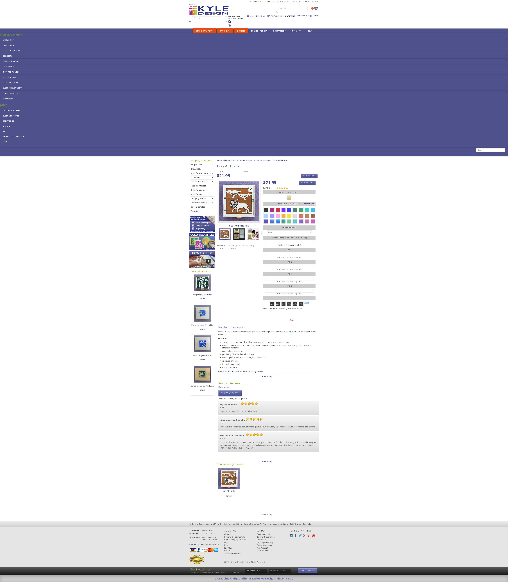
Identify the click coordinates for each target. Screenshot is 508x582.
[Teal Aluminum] (306, 209)
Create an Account (264, 545)
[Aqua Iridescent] (295, 221)
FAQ (4, 131)
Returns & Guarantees (266, 537)
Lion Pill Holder (229, 491)
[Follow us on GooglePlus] (305, 535)
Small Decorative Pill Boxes (259, 160)
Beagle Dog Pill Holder (202, 294)
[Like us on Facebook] (296, 535)
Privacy (227, 551)
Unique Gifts (229, 160)
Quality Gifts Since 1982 (229, 524)
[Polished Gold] (289, 198)
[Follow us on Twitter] (300, 535)
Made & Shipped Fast (309, 15)
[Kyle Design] (209, 10)
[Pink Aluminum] (277, 215)
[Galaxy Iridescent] (266, 221)
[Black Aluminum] (266, 209)
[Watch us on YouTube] (314, 535)
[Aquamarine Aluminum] (266, 215)
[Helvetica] (277, 304)
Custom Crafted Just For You (254, 524)
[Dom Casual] (289, 304)
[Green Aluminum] (301, 209)
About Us (297, 2)
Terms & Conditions (232, 553)
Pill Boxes (241, 160)
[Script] (295, 304)
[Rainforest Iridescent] (283, 221)
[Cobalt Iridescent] (272, 221)
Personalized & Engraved (284, 16)
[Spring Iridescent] (289, 221)
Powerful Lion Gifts (231, 371)
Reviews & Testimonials (234, 537)
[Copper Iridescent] (312, 215)
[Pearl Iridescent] (295, 215)
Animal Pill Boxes (280, 160)
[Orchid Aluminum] (272, 215)
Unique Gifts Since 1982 (259, 16)
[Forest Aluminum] (295, 209)
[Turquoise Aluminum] (312, 209)
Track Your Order (264, 551)
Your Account (262, 548)
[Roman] (272, 304)
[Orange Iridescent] (301, 215)
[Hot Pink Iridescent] (312, 221)
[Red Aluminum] (277, 209)
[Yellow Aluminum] (289, 215)
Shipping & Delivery (11, 111)
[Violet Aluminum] (283, 209)
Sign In (315, 2)
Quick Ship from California (300, 524)
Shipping (306, 2)
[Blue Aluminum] (289, 209)
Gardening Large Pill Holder (202, 386)
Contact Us (269, 2)
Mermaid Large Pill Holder (202, 325)
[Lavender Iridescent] (306, 221)
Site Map (228, 548)
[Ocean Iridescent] (277, 221)
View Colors (309, 204)
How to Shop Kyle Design (235, 540)
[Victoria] (301, 304)
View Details (309, 176)
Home (5, 142)
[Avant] (283, 304)
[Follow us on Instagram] (291, 535)
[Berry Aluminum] (272, 209)
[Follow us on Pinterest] (309, 535)
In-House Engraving (277, 524)
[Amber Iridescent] (306, 215)
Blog (226, 545)
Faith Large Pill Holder (202, 355)
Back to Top (267, 376)
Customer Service (283, 2)
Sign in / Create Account (14, 136)
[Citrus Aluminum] (283, 215)
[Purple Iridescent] (301, 221)
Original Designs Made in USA (204, 524)
